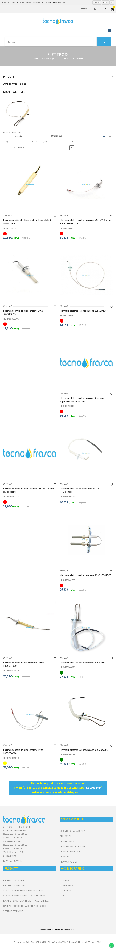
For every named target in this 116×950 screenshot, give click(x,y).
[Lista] (110, 136)
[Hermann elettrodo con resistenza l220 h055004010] (86, 453)
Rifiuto (105, 2)
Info (111, 2)
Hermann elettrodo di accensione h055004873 (84, 662)
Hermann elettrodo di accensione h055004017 (84, 310)
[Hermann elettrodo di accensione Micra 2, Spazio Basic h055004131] (86, 184)
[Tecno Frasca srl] (58, 21)
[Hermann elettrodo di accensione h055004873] (86, 627)
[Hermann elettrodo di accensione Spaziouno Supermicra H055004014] (86, 362)
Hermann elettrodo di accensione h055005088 (84, 749)
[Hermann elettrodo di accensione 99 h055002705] (86, 539)
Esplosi (84, 9)
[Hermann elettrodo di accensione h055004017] (86, 275)
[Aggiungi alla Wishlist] (55, 216)
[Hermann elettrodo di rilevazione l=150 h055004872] (29, 627)
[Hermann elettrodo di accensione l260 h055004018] (29, 714)
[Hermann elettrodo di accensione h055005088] (86, 714)
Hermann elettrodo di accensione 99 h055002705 (85, 575)
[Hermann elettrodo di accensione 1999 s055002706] (29, 275)
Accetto (97, 2)
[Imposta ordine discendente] (71, 147)
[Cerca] (103, 41)
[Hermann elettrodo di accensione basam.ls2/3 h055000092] (29, 184)
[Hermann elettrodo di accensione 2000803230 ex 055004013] (29, 453)
